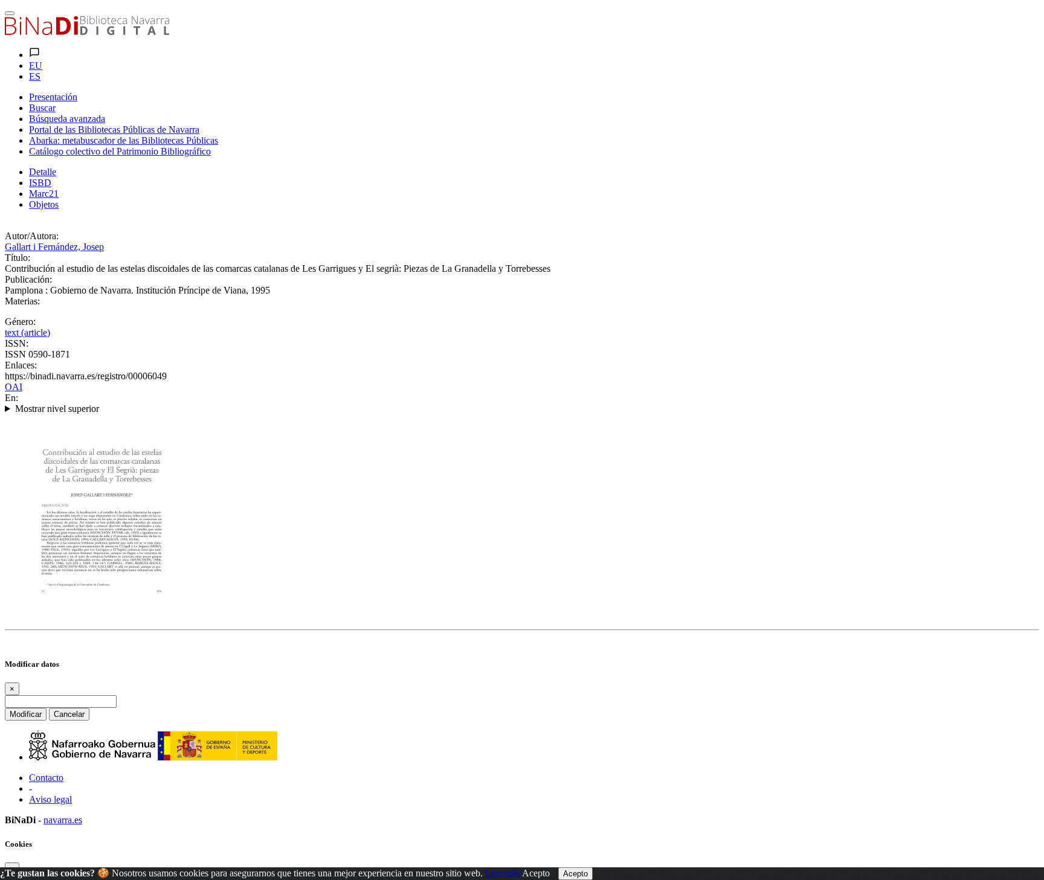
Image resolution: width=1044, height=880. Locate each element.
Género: (20, 321)
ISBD (40, 183)
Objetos (44, 204)
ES (34, 76)
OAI (13, 387)
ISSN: (16, 343)
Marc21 (44, 193)
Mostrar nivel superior (57, 408)
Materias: (22, 301)
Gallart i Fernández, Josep (54, 247)
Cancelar (69, 714)
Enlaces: (21, 365)
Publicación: (28, 279)
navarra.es (63, 820)
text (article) (27, 332)
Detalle (42, 172)
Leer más (502, 873)
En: (11, 398)
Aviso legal (50, 799)
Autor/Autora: (32, 236)
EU (35, 65)
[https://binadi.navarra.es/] (87, 32)
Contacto (46, 777)
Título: (17, 257)
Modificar (26, 714)
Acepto (536, 873)
